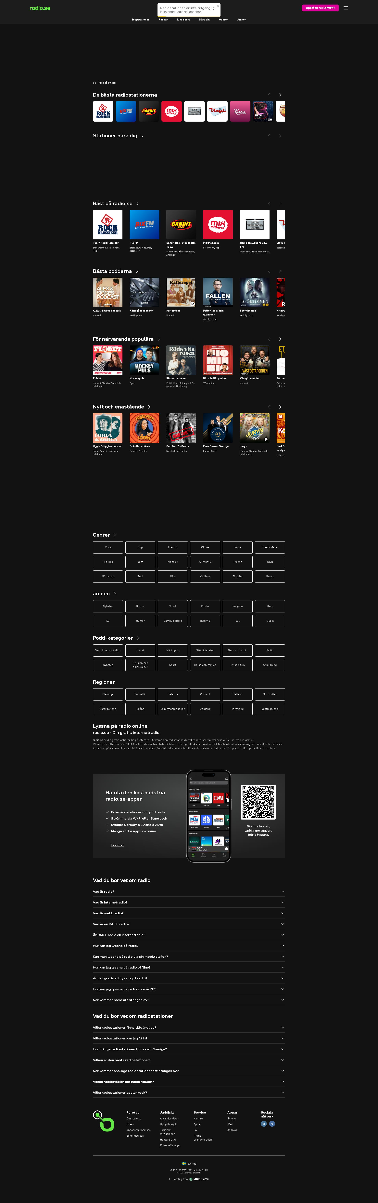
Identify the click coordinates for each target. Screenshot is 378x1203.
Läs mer (117, 845)
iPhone (231, 1118)
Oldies (205, 547)
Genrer (223, 19)
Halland (238, 694)
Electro (172, 547)
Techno (237, 562)
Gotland (205, 694)
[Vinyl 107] (217, 111)
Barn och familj (237, 650)
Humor (140, 621)
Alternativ (205, 562)
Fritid (270, 650)
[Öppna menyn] (345, 8)
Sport (172, 606)
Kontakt (198, 1118)
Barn (270, 606)
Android (232, 1130)
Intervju (205, 621)
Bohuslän (140, 694)
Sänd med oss (135, 1135)
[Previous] (269, 93)
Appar (197, 1124)
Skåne (140, 709)
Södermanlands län (172, 709)
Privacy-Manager (170, 1145)
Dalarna (173, 694)
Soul (140, 576)
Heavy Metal (270, 547)
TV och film (238, 665)
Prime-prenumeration (203, 1137)
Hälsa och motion (205, 665)
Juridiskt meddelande (167, 1132)
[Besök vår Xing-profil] (272, 1124)
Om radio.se (134, 1118)
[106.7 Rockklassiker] (103, 111)
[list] (189, 111)
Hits (172, 576)
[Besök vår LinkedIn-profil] (263, 1124)
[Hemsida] (94, 82)
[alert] (189, 10)
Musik (270, 621)
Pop (140, 547)
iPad (230, 1124)
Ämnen (241, 19)
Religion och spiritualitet (140, 665)
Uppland (205, 709)
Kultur (140, 606)
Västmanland (270, 709)
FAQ (196, 1130)
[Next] (280, 93)
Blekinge (107, 694)
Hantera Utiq (168, 1139)
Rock (108, 547)
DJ (107, 621)
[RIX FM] (126, 111)
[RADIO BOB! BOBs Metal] (263, 111)
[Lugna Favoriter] (240, 111)
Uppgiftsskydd (169, 1124)
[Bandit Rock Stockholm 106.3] (149, 111)
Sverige (191, 1163)
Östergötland (108, 709)
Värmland (238, 709)
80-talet (238, 576)
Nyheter (108, 606)
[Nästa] (280, 202)
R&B (270, 562)
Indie (237, 547)
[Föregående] (269, 202)
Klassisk (173, 562)
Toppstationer (140, 19)
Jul (238, 621)
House (270, 576)
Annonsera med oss (139, 1130)
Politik (205, 606)
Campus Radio (173, 621)
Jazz (140, 562)
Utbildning (270, 665)
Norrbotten (270, 694)
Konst (140, 650)
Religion (238, 606)
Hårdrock (108, 576)
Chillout (205, 576)
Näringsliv (172, 650)
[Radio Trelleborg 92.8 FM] (194, 111)
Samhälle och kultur (108, 650)
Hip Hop (108, 562)
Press (130, 1124)
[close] (218, 5)
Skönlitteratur (205, 650)
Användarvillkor (169, 1118)
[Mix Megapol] (171, 111)
